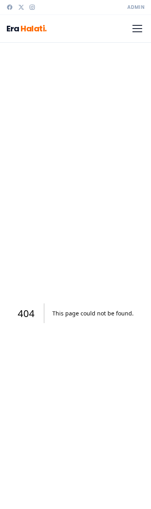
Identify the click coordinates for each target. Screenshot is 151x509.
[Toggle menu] (137, 28)
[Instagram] (32, 7)
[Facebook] (9, 7)
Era (26, 28)
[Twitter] (21, 7)
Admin (136, 7)
